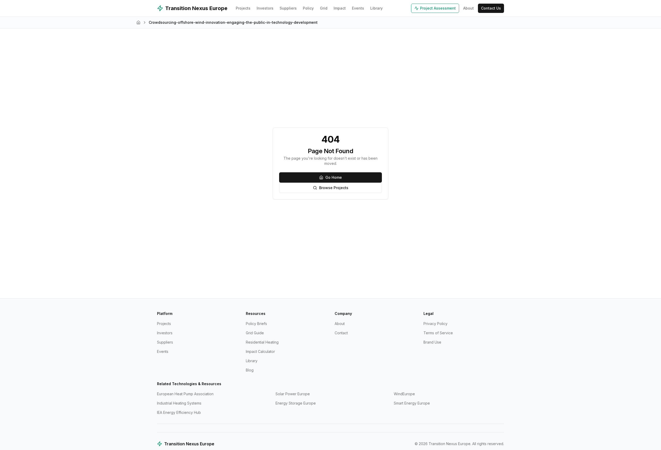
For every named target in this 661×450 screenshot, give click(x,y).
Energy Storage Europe (296, 403)
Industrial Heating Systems (179, 403)
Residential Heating (262, 342)
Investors (265, 8)
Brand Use (432, 342)
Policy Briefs (256, 323)
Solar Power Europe (293, 394)
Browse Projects (333, 187)
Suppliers (288, 8)
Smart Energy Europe (412, 403)
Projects (243, 8)
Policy (308, 8)
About (468, 8)
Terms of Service (438, 333)
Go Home (333, 177)
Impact (340, 8)
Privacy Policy (435, 323)
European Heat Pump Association (185, 394)
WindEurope (404, 394)
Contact (341, 333)
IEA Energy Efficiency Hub (179, 412)
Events (358, 8)
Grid (323, 8)
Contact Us (491, 8)
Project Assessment (438, 8)
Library (376, 8)
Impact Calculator (260, 351)
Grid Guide (255, 333)
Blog (250, 370)
